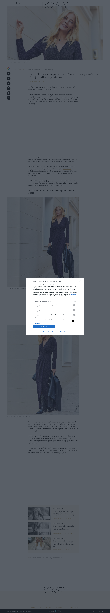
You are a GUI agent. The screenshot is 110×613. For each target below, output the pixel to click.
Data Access (55, 331)
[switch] (74, 305)
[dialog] (55, 306)
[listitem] (55, 301)
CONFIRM (44, 326)
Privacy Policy (63, 331)
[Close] (80, 281)
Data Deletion (46, 331)
